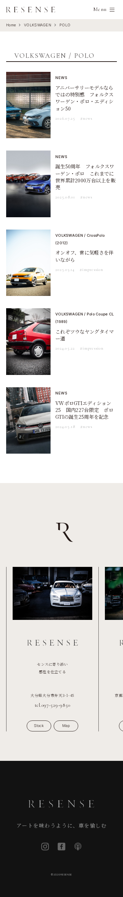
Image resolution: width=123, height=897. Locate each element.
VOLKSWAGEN (37, 25)
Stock (39, 726)
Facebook (61, 846)
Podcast (77, 846)
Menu (100, 9)
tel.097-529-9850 (52, 705)
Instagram (45, 846)
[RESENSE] (30, 9)
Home (11, 25)
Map (66, 726)
